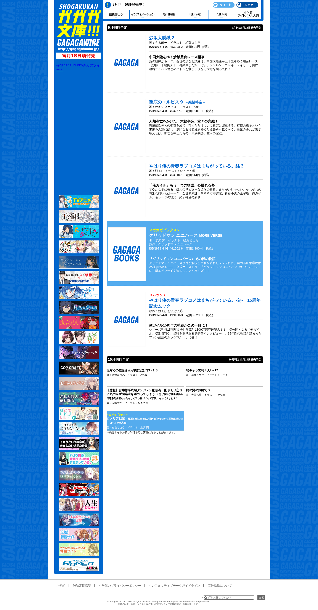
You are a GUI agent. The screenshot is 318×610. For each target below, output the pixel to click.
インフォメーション (143, 14)
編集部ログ (116, 14)
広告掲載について (220, 585)
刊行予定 (195, 14)
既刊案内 (222, 14)
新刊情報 (169, 14)
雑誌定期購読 (82, 585)
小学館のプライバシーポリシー (120, 585)
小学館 (60, 585)
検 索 (261, 597)
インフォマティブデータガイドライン (174, 585)
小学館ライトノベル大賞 (248, 14)
